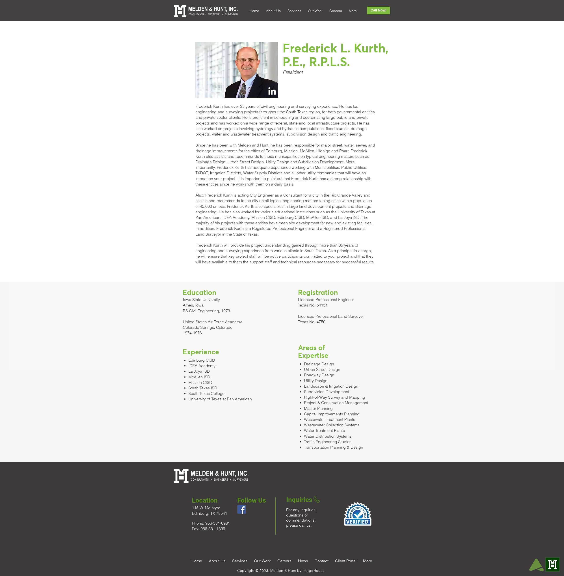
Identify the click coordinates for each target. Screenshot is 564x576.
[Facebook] (241, 509)
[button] (273, 11)
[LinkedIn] (272, 91)
